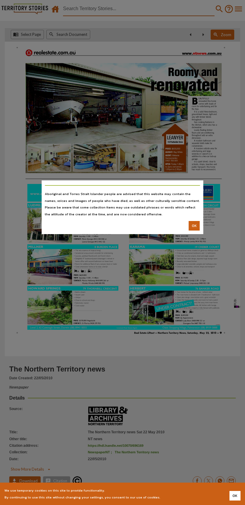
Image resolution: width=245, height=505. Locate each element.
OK (194, 225)
